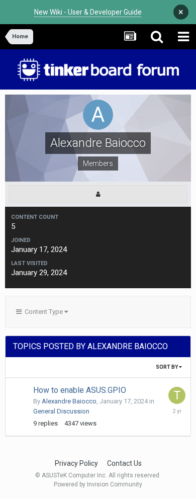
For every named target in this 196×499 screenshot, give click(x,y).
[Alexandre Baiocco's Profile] (98, 194)
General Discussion (61, 411)
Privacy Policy (76, 463)
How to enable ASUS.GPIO (79, 390)
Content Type (43, 311)
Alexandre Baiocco (69, 401)
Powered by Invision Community (98, 484)
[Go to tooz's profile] (176, 395)
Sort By (167, 367)
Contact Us (124, 463)
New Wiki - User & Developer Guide (88, 12)
